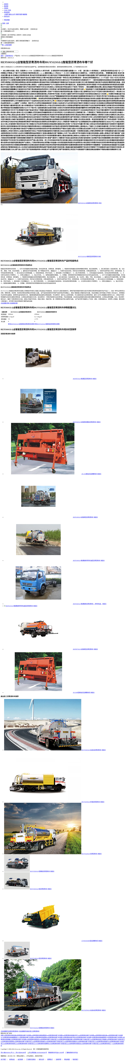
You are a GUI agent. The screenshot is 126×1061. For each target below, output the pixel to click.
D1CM (6, 2)
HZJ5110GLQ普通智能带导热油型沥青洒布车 (86, 560)
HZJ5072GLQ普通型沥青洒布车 (82, 378)
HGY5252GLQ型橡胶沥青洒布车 (40, 871)
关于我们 (3, 1059)
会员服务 (20, 1059)
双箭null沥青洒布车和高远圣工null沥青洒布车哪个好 (75, 1035)
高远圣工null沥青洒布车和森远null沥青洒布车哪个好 (42, 1041)
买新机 (6, 8)
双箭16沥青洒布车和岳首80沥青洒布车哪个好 (14, 1035)
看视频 (6, 6)
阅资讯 (6, 4)
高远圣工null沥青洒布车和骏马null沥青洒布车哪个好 (105, 1041)
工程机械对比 (9, 55)
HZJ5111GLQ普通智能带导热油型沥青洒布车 (19, 606)
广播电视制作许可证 (71, 1052)
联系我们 (75, 1059)
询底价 (94, 378)
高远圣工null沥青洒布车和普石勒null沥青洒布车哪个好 (68, 1039)
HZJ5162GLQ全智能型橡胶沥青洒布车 (84, 422)
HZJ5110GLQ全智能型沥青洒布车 (83, 517)
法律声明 (58, 1059)
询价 (100, 203)
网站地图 (7, 20)
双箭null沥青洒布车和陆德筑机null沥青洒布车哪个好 (44, 1035)
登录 (3, 23)
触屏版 (25, 14)
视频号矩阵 (19, 14)
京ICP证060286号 (20, 1052)
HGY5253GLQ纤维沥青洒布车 (91, 802)
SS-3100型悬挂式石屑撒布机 (81, 692)
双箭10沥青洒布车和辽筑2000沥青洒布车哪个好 (74, 1037)
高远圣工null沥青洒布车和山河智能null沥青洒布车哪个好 (102, 1039)
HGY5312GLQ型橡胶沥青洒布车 (40, 1028)
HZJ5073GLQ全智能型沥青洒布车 (83, 649)
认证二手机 (7, 10)
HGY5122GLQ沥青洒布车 (89, 853)
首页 (2, 55)
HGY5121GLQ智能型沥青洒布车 (88, 256)
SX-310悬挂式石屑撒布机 (89, 474)
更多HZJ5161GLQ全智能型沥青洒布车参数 (21, 324)
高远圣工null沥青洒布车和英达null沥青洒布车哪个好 (78, 1043)
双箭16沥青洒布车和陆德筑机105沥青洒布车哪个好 (103, 1037)
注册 (7, 23)
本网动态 (12, 1059)
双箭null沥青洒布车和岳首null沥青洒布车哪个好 (105, 1035)
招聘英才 (50, 1059)
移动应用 (7, 12)
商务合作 (7, 16)
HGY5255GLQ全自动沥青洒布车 (91, 1010)
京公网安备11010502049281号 (38, 1052)
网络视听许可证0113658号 (56, 1052)
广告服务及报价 (31, 1059)
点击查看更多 (10, 1031)
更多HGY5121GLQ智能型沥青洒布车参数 (47, 324)
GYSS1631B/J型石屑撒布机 (90, 941)
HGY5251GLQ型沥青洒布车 (38, 889)
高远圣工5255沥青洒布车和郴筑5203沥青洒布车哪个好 (45, 1043)
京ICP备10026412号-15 (7, 1052)
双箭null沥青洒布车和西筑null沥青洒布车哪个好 (45, 1037)
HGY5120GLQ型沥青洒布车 (38, 958)
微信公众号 (12, 14)
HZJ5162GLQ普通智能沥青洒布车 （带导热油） (87, 604)
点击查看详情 (5, 303)
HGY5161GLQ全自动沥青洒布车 (91, 750)
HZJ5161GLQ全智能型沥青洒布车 (88, 203)
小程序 (6, 14)
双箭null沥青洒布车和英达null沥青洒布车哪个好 (37, 1039)
